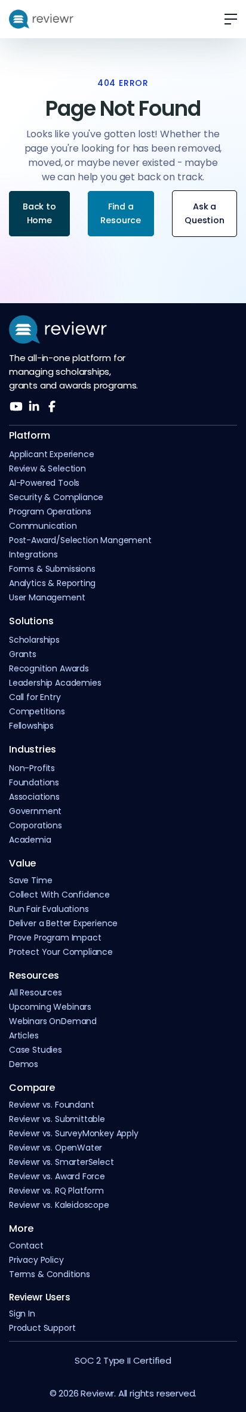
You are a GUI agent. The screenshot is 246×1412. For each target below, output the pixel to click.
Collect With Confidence (59, 894)
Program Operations (50, 511)
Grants (22, 654)
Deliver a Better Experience (63, 923)
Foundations (34, 782)
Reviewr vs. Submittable (57, 1119)
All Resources (35, 992)
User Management (47, 597)
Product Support (42, 1328)
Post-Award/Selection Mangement (80, 540)
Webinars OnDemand (53, 1021)
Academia (30, 840)
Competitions (37, 711)
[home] (41, 19)
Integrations (33, 554)
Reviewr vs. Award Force (57, 1176)
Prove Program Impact (55, 937)
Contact (26, 1245)
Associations (34, 797)
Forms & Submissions (52, 569)
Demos (23, 1064)
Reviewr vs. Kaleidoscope (59, 1205)
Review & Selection (47, 468)
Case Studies (35, 1050)
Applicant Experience (51, 454)
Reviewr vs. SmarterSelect (61, 1162)
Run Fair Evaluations (48, 909)
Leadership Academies (55, 683)
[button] (226, 19)
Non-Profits (32, 768)
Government (35, 811)
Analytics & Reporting (52, 583)
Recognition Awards (49, 668)
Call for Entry (35, 697)
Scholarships (34, 640)
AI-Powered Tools (44, 483)
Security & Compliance (56, 497)
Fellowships (31, 726)
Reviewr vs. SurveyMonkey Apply (74, 1133)
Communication (43, 526)
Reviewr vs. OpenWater (55, 1147)
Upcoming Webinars (50, 1007)
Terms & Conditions (49, 1274)
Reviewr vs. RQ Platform (56, 1190)
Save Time (30, 880)
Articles (24, 1035)
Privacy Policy (36, 1260)
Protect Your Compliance (61, 952)
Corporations (35, 825)
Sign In (22, 1313)
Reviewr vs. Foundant (51, 1104)
